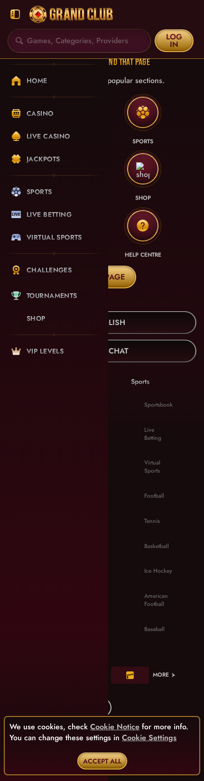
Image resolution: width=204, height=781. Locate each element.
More (161, 674)
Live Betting (152, 434)
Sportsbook (158, 404)
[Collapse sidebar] (15, 14)
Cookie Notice (114, 727)
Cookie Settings (149, 738)
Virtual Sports (152, 466)
